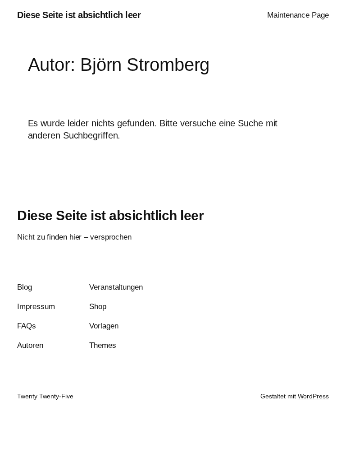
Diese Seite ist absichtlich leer (79, 15)
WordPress (313, 396)
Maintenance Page (297, 15)
